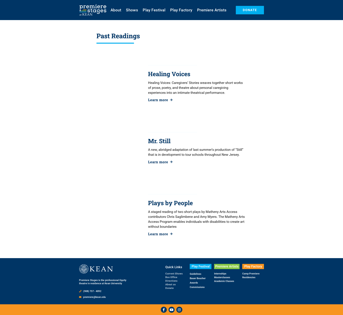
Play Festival (154, 10)
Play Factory (181, 10)
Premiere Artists (212, 10)
